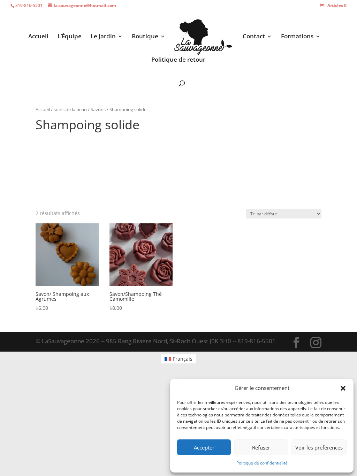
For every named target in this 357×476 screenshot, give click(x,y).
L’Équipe (70, 37)
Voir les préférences (319, 447)
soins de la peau (70, 109)
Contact (254, 37)
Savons (98, 109)
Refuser (261, 447)
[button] (343, 388)
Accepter (204, 447)
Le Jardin (103, 37)
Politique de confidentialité (262, 463)
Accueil (38, 37)
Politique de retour (178, 60)
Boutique (145, 37)
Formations (297, 37)
